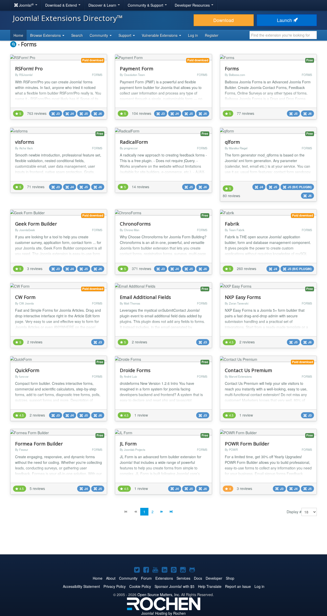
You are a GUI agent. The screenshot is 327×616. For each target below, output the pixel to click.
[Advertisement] (163, 539)
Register (211, 35)
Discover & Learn (102, 5)
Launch (285, 20)
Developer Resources (193, 5)
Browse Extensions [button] (46, 35)
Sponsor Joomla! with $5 (174, 586)
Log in (193, 35)
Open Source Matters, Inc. (158, 594)
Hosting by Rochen (163, 613)
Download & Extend (61, 5)
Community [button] (99, 35)
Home (18, 35)
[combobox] (283, 35)
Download (223, 20)
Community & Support (146, 5)
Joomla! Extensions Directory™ (68, 18)
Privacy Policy (114, 586)
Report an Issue (238, 586)
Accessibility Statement (81, 586)
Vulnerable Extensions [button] (160, 35)
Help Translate (209, 586)
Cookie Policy (140, 586)
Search (77, 35)
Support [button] (125, 35)
